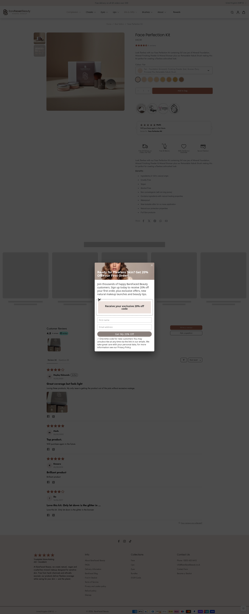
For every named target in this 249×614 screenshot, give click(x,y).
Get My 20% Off (124, 334)
